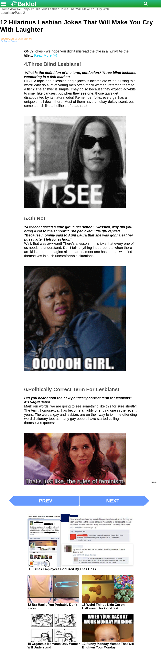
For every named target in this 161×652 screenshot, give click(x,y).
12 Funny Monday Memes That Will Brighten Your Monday (108, 645)
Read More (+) (45, 55)
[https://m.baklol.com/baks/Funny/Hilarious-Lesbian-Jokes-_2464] (138, 41)
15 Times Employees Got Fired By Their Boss (62, 569)
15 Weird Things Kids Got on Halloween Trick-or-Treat (103, 606)
